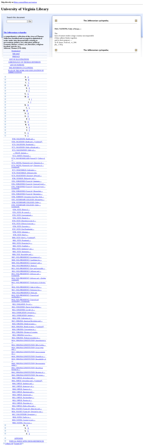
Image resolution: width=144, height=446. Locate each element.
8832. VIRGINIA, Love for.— (22, 335)
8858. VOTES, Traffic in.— (22, 417)
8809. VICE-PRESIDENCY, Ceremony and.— (27, 263)
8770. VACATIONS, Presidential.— (23, 144)
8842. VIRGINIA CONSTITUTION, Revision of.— (28, 372)
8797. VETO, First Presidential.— (23, 229)
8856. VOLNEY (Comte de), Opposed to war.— (27, 411)
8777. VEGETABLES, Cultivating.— (24, 170)
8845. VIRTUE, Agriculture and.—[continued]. (27, 381)
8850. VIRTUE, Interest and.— (22, 395)
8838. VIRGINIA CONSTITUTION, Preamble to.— (28, 356)
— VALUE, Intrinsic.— (20, 153)
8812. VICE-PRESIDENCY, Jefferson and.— (26, 271)
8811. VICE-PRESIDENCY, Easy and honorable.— (28, 268)
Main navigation (30, 2)
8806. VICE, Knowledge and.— (22, 254)
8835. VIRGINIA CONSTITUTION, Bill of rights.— (29, 345)
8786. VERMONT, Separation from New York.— (28, 197)
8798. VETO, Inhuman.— (21, 232)
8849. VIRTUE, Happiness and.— (23, 392)
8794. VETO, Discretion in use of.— (24, 221)
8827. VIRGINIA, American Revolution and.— (27, 321)
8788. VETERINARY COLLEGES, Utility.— (26, 202)
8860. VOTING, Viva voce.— (22, 423)
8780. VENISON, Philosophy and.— (24, 178)
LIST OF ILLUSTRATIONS (19, 59)
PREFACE (16, 56)
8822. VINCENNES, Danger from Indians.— (26, 307)
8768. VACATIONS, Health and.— (23, 139)
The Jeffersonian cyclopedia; (15, 33)
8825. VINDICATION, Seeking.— (23, 315)
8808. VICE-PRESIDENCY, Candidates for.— (27, 260)
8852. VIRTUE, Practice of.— (22, 400)
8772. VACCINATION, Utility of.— (24, 150)
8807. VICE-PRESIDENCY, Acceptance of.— (26, 257)
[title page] (16, 54)
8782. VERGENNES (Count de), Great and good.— (28, 184)
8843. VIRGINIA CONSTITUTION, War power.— (28, 375)
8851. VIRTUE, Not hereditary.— (23, 397)
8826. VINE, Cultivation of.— (22, 318)
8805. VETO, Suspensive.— (22, 251)
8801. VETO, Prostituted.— (22, 240)
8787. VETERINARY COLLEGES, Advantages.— (28, 199)
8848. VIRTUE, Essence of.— (22, 389)
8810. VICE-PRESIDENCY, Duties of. (24, 265)
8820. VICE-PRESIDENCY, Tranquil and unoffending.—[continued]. (25, 300)
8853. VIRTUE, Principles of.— (22, 403)
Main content (19, 2)
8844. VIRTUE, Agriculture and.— (23, 378)
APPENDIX (18, 438)
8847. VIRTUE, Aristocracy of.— (23, 386)
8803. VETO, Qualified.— (21, 246)
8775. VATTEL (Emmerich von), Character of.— (28, 163)
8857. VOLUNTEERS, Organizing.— (24, 414)
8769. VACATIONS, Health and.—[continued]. (27, 141)
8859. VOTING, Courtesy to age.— (23, 420)
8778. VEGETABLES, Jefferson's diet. (24, 173)
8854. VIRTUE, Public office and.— (24, 406)
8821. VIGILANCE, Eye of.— (22, 304)
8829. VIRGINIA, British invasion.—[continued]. (28, 326)
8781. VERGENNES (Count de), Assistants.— (26, 181)
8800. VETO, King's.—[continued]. (23, 237)
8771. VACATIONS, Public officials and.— (26, 147)
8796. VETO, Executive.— (21, 226)
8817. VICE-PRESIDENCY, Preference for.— (26, 290)
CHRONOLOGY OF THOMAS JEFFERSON (24, 62)
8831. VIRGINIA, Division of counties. (25, 332)
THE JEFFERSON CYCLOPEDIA (21, 68)
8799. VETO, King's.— (20, 235)
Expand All (18, 444)
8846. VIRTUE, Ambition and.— (23, 383)
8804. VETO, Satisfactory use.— (23, 249)
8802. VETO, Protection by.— (22, 243)
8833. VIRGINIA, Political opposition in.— (26, 338)
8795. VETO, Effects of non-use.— (23, 223)
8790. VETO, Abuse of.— (21, 209)
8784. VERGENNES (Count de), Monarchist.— (27, 191)
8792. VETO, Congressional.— (22, 215)
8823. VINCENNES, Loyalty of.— (23, 310)
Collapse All (9, 444)
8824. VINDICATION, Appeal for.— (24, 312)
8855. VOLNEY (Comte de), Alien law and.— (27, 409)
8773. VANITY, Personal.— (22, 155)
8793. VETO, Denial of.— (21, 218)
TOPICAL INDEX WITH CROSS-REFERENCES (26, 441)
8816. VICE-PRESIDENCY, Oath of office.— (26, 287)
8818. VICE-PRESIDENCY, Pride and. (24, 292)
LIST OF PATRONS (17, 65)
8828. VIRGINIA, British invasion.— (24, 324)
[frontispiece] (16, 51)
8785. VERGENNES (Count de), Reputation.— (27, 194)
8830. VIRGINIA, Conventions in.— (24, 329)
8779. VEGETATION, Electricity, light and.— (27, 175)
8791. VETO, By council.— (22, 212)
